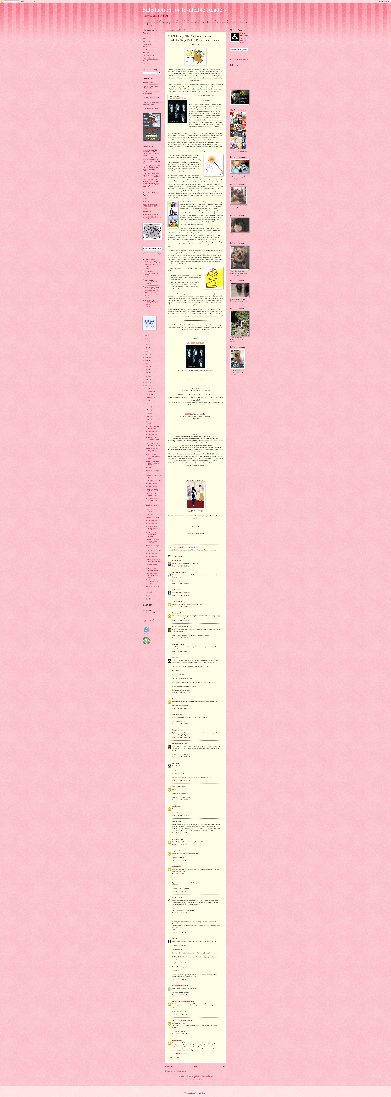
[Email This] (189, 547)
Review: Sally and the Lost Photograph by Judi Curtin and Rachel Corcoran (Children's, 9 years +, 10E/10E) (152, 292)
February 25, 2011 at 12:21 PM (181, 757)
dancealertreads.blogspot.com (181, 1001)
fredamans (175, 590)
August (149, 400)
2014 (146, 376)
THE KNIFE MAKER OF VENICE (151, 274)
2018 (146, 364)
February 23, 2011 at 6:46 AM (180, 583)
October (149, 394)
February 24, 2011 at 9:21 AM (180, 638)
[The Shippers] (244, 123)
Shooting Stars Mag (178, 744)
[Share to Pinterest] (197, 547)
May (148, 410)
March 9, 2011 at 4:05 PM (179, 995)
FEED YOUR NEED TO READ (156, 16)
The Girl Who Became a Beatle (206, 95)
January (149, 592)
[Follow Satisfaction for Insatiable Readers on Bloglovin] (239, 50)
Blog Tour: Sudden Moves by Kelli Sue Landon (153, 490)
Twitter (184, 314)
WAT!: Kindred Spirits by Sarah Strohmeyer (153, 570)
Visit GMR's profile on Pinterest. (239, 59)
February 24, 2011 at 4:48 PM (180, 708)
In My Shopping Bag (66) (153, 550)
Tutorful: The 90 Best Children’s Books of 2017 (152, 218)
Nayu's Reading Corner (152, 287)
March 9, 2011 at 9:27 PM (179, 1014)
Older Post (222, 1066)
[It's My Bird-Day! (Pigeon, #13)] (240, 141)
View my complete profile (242, 40)
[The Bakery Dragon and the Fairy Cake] (232, 148)
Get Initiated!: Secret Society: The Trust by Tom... (153, 575)
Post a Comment (174, 1057)
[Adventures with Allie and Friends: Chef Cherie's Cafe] (236, 142)
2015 (146, 373)
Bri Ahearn (175, 839)
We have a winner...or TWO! (152, 423)
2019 (146, 360)
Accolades (145, 64)
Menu (144, 39)
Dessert (145, 50)
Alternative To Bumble (151, 282)
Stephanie (175, 561)
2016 (146, 370)
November (150, 391)
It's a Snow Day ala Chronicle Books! (152, 565)
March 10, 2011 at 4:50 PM (179, 1053)
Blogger (199, 1078)
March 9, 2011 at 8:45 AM (179, 979)
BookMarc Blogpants (178, 985)
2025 (146, 342)
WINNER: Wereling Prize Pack (153, 476)
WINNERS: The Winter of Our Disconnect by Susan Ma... (153, 463)
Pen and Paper (149, 272)
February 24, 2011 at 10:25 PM (181, 737)
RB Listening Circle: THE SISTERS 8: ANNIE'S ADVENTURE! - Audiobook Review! (151, 152)
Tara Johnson (176, 730)
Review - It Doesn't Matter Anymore (152, 303)
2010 (146, 596)
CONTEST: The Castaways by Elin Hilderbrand (151, 92)
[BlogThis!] (191, 547)
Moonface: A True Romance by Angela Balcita (152, 439)
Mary (174, 699)
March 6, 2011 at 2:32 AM (179, 874)
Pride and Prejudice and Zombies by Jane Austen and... (152, 541)
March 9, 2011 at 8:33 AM (179, 932)
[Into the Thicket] (236, 135)
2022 (146, 351)
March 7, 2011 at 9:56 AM (179, 891)
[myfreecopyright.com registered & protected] (152, 622)
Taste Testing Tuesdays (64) (152, 587)
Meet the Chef (146, 41)
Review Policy (147, 44)
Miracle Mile (146, 61)
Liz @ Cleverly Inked (178, 627)
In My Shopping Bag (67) (153, 514)
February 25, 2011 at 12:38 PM (181, 780)
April (148, 413)
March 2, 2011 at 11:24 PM (179, 845)
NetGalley (145, 209)
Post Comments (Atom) (179, 1071)
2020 (146, 357)
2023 (146, 348)
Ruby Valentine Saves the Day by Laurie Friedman (153, 534)
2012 (146, 382)
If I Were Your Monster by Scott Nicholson (152, 495)
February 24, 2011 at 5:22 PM (180, 724)
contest (188, 550)
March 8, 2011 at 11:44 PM (179, 913)
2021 (146, 354)
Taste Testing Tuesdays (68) (152, 471)
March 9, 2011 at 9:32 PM (179, 1034)
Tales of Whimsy (177, 572)
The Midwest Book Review (150, 214)
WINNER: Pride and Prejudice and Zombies (153, 444)
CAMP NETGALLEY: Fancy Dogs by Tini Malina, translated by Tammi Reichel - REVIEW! (151, 175)
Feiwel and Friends (189, 309)
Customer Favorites (148, 55)
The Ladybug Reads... (151, 301)
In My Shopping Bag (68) (153, 480)
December (150, 388)
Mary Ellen (175, 601)
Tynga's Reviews (150, 259)
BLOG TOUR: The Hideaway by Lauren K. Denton (151, 87)
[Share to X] (193, 547)
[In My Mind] (236, 130)
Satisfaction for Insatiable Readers (185, 9)
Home (195, 1066)
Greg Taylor (206, 100)
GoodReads (146, 199)
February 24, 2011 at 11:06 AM (181, 693)
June (148, 407)
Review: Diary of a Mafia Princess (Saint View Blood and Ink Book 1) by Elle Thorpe (152, 263)
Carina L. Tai (176, 897)
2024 (146, 345)
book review (182, 550)
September (150, 397)
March (148, 416)
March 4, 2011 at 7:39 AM (179, 860)
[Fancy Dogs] (236, 118)
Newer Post (169, 1066)
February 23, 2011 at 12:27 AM (181, 566)
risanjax (174, 806)
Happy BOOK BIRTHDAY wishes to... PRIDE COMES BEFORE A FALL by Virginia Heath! (151, 160)
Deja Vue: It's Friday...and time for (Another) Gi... (153, 560)
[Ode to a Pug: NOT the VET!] (232, 141)
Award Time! (150, 468)
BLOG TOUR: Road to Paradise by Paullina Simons (152, 103)
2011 (173, 550)
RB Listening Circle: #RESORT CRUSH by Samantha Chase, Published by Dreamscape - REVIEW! (151, 168)
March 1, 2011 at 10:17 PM (179, 833)
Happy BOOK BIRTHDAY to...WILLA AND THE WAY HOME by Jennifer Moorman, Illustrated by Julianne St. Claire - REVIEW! (152, 183)
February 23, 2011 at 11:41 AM (181, 595)
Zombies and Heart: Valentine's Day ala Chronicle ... (152, 581)
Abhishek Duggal (177, 787)
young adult (212, 550)
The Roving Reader (148, 82)
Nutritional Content (148, 58)
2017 (146, 367)
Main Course (146, 47)
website (219, 311)
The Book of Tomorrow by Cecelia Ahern (152, 427)
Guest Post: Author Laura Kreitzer (153, 510)
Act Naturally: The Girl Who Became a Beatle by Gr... (153, 456)
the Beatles (205, 550)
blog (169, 314)
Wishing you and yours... (153, 517)
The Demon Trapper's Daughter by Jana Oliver (152, 500)
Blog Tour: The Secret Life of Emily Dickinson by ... (152, 450)
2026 (146, 339)
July (148, 404)
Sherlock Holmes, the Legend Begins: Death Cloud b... (153, 528)
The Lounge (146, 52)
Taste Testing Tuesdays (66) (152, 506)
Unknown (175, 613)
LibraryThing (146, 201)
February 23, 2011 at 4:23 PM (180, 607)
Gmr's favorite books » (242, 151)
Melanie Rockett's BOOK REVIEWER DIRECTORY (150, 205)
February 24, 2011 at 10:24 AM (181, 651)
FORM (202, 413)
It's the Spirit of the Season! (150, 108)
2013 (146, 379)
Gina (173, 658)
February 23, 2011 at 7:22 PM (180, 620)
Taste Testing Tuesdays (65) (152, 546)
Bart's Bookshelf (150, 280)
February (149, 419)
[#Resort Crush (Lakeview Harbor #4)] (240, 117)
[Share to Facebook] (195, 547)
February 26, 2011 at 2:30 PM (180, 800)
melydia (174, 851)
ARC (176, 550)
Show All (159, 308)
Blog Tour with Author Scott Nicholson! (151, 98)
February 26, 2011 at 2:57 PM (180, 815)
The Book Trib (147, 211)
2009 (146, 599)
